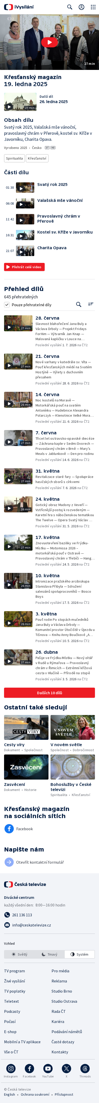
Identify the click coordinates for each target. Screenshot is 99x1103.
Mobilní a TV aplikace (22, 1041)
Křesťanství (37, 158)
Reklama (59, 980)
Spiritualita (14, 158)
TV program (14, 970)
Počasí (9, 1021)
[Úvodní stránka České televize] (25, 884)
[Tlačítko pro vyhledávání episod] (79, 304)
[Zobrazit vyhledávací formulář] (70, 7)
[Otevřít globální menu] (93, 7)
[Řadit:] (91, 304)
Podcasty (12, 1011)
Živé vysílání (14, 980)
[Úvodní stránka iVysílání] (19, 7)
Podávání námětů (67, 1031)
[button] (49, 42)
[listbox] (49, 954)
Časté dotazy (63, 1041)
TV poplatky (14, 991)
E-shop (10, 1031)
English (9, 1094)
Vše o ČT (11, 1051)
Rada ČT (59, 1011)
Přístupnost (64, 1094)
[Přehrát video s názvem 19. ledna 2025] (49, 42)
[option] (19, 954)
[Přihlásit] (81, 7)
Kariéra (58, 1021)
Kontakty (60, 1051)
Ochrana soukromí (35, 1094)
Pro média (60, 970)
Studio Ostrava (64, 1001)
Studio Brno (62, 991)
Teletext (11, 1001)
